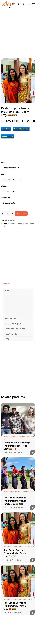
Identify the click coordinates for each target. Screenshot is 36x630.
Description (5, 284)
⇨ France (7, 437)
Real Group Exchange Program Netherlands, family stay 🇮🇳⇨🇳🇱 (15, 500)
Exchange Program (18, 437)
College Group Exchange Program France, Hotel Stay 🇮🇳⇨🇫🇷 (17, 445)
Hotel (28, 437)
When (3, 186)
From (3, 162)
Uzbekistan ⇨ (29, 546)
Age (2, 174)
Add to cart (21, 213)
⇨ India (13, 223)
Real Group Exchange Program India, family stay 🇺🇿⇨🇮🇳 (15, 553)
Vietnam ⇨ (28, 599)
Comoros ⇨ (21, 223)
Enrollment (5, 198)
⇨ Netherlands (9, 491)
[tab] (18, 284)
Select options (32, 452)
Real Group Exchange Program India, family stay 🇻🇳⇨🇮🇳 (15, 605)
